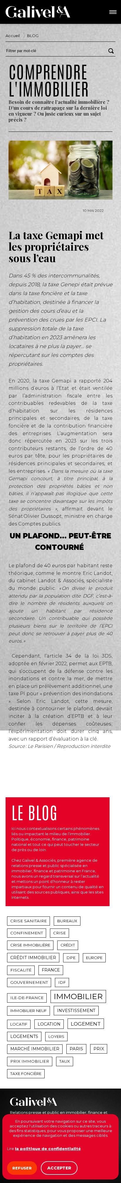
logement (86, 1024)
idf (62, 982)
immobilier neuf (28, 1010)
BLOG (32, 35)
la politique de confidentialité (48, 1148)
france (51, 970)
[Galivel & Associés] (38, 12)
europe (94, 957)
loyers (56, 1036)
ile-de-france (26, 997)
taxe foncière (25, 1073)
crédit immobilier (33, 957)
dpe (71, 957)
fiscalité (20, 970)
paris (76, 1048)
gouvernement (29, 982)
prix (98, 1048)
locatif (18, 1024)
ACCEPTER (59, 1168)
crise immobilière (30, 945)
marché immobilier (34, 1048)
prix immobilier (29, 1061)
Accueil (13, 35)
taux (64, 1061)
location (49, 1024)
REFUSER (22, 1168)
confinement (26, 933)
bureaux (67, 921)
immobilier (78, 996)
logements (24, 1036)
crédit (67, 945)
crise (59, 933)
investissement (76, 1010)
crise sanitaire (28, 921)
